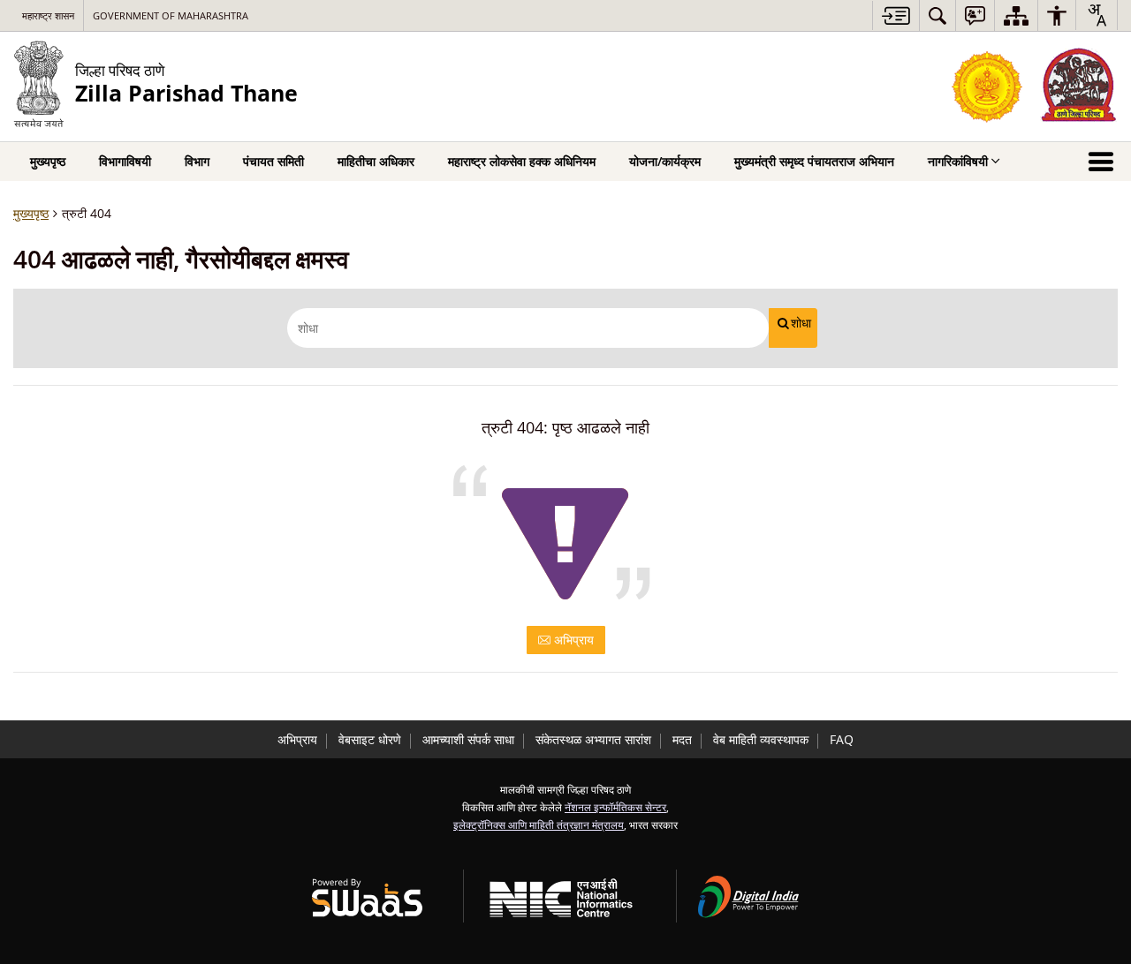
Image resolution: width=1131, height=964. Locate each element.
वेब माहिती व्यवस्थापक (760, 739)
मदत (682, 739)
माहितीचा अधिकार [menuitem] (376, 161)
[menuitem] (937, 15)
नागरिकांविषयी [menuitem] (958, 161)
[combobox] (1096, 15)
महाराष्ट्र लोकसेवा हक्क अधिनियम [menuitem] (522, 161)
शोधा (801, 323)
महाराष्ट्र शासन (48, 15)
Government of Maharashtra (170, 15)
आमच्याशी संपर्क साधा (468, 739)
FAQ (842, 739)
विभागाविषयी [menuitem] (125, 161)
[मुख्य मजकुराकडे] (895, 15)
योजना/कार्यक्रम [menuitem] (665, 161)
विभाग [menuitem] (197, 161)
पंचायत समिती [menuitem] (273, 161)
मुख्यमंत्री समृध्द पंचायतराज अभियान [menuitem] (814, 161)
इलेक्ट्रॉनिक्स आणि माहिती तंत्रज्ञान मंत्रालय (538, 824)
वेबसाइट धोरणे (369, 739)
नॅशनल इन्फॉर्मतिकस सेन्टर (615, 807)
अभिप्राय (572, 639)
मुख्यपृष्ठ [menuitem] (47, 161)
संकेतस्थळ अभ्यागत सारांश (593, 739)
